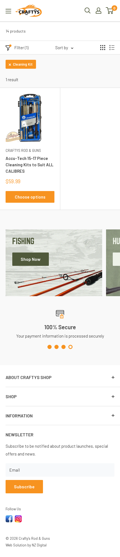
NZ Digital (39, 545)
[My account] (98, 11)
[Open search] (88, 11)
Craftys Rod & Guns (23, 150)
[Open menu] (8, 11)
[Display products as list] (111, 47)
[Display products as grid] (102, 47)
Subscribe (24, 486)
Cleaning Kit (23, 64)
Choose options (30, 196)
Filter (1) (21, 47)
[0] (109, 10)
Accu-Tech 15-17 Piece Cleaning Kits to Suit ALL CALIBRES (29, 165)
